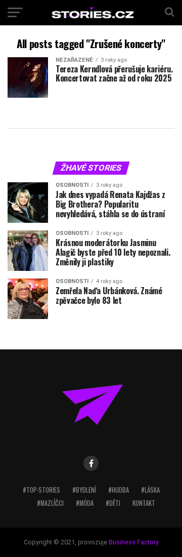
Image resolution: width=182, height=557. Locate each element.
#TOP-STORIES (41, 490)
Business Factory (134, 542)
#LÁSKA (150, 490)
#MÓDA (85, 503)
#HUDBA (118, 490)
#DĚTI (113, 503)
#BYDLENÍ (84, 490)
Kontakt (143, 503)
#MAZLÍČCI (50, 503)
